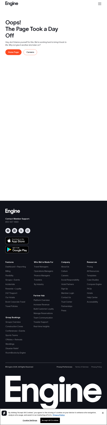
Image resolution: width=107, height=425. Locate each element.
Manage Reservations (43, 313)
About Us (65, 267)
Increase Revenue (41, 304)
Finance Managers (42, 275)
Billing (7, 271)
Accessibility (92, 302)
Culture (64, 271)
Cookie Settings (30, 420)
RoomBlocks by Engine (15, 353)
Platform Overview (42, 300)
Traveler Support (41, 322)
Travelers (38, 280)
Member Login (67, 293)
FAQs (89, 289)
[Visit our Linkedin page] (14, 230)
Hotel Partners (67, 284)
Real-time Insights (41, 326)
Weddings (9, 344)
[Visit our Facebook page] (8, 230)
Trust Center (66, 302)
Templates (91, 275)
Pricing (90, 267)
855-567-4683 (12, 222)
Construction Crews (14, 326)
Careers (64, 275)
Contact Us (66, 297)
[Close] (103, 413)
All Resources (93, 271)
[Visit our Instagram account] (27, 230)
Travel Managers (41, 267)
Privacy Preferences (64, 367)
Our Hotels (10, 297)
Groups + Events (12, 280)
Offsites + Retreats (13, 339)
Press (63, 310)
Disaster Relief (11, 348)
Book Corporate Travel (15, 302)
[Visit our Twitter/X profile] (21, 230)
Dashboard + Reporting (15, 267)
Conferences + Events (15, 331)
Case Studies (93, 280)
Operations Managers (43, 271)
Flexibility (9, 275)
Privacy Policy (96, 367)
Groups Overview (13, 322)
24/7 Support (11, 293)
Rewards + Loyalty (13, 289)
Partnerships (66, 306)
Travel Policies (11, 306)
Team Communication (43, 318)
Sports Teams (11, 335)
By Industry (39, 284)
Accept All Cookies (50, 420)
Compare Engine (94, 284)
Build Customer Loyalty (44, 309)
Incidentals (10, 284)
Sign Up (64, 289)
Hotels (90, 293)
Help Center (92, 297)
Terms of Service (81, 367)
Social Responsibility (70, 280)
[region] (53, 417)
